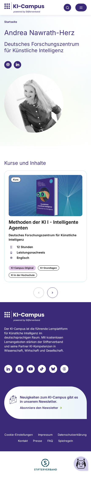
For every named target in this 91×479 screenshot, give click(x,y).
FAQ (50, 440)
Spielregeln (65, 440)
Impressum (45, 434)
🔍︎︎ (67, 7)
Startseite (10, 21)
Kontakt (23, 440)
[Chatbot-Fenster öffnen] (81, 464)
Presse (37, 440)
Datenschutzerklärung (72, 434)
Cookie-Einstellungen (18, 434)
